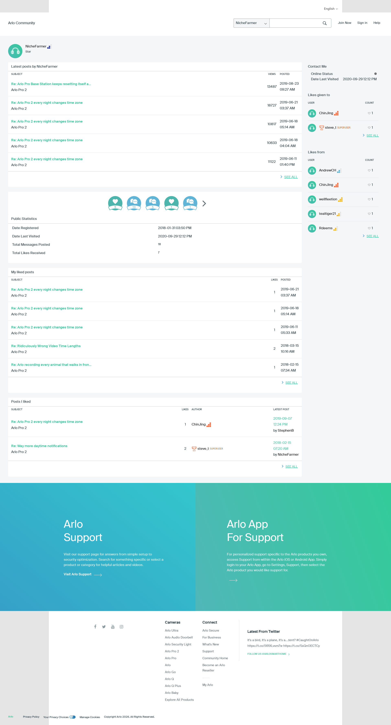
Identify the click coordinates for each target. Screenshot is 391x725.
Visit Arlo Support (77, 574)
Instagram (121, 626)
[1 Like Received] (171, 203)
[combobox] (300, 23)
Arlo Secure (210, 630)
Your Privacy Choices (56, 717)
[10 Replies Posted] (134, 203)
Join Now (344, 22)
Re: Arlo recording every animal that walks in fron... (51, 365)
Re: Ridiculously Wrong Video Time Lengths (46, 346)
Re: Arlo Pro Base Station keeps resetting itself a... (51, 84)
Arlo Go (170, 672)
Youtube (112, 626)
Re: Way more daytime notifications (39, 446)
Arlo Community (21, 23)
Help (376, 22)
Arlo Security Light (178, 644)
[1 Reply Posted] (190, 203)
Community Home (215, 658)
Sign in (362, 22)
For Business (211, 637)
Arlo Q (169, 679)
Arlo (168, 665)
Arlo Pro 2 (19, 90)
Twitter (104, 626)
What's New (210, 644)
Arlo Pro (170, 658)
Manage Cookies (90, 717)
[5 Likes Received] (115, 203)
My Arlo (55, 2)
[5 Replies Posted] (152, 203)
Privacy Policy (31, 717)
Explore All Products (179, 699)
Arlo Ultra (171, 630)
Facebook (95, 626)
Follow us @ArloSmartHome (266, 654)
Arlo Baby (171, 692)
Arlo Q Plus (173, 686)
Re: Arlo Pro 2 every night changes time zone (47, 103)
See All (291, 177)
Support (208, 651)
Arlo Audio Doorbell (179, 637)
